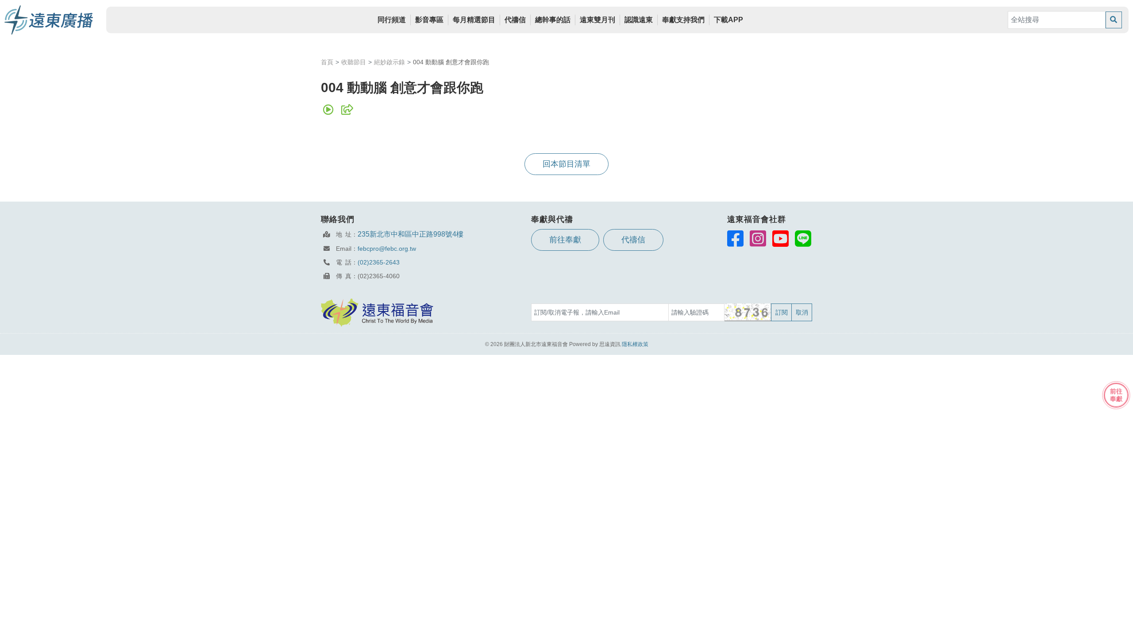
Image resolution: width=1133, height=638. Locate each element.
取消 (802, 312)
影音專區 (429, 19)
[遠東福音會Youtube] (780, 238)
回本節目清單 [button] (566, 164)
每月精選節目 (474, 19)
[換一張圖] (748, 312)
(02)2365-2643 (379, 262)
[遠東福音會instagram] (758, 238)
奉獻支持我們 (683, 19)
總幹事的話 (552, 19)
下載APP (728, 19)
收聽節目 (353, 62)
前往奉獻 (565, 239)
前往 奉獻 (1116, 395)
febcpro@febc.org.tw (387, 248)
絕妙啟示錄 (389, 62)
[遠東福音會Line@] (803, 238)
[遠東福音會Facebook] (735, 238)
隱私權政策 (635, 344)
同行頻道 (392, 19)
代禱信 (515, 19)
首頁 (327, 62)
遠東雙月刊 (597, 19)
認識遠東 (638, 19)
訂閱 (781, 312)
